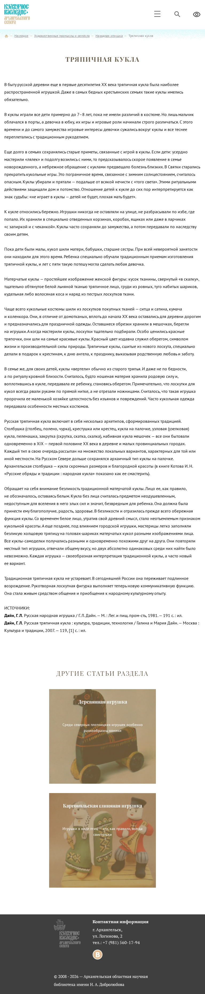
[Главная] (6, 36)
